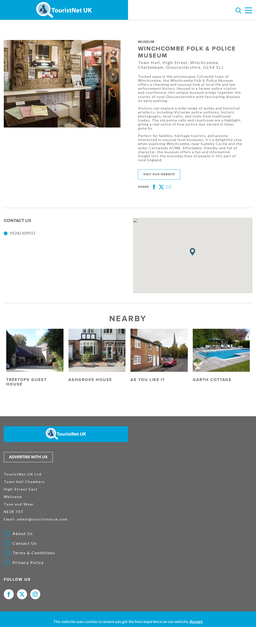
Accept (196, 621)
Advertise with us (28, 457)
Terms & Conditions (33, 552)
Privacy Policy (28, 562)
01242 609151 (23, 232)
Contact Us (24, 543)
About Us (22, 533)
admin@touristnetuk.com (42, 519)
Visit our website (159, 174)
